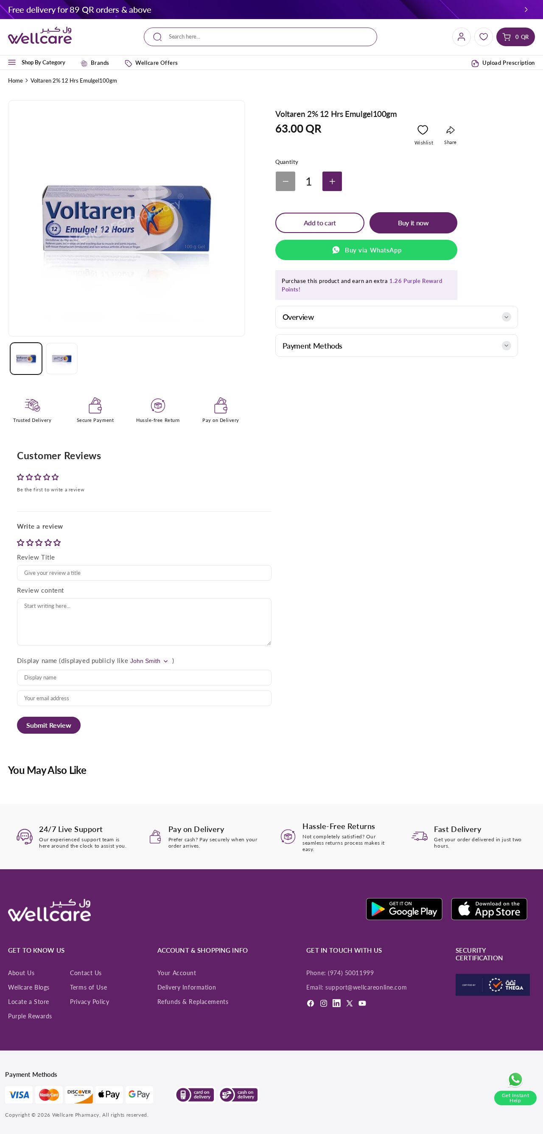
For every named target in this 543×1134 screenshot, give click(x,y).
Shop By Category (43, 62)
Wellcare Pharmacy (75, 1115)
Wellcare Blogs (29, 987)
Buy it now (413, 223)
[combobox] (260, 37)
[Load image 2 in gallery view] (62, 358)
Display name (37, 660)
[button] (526, 9)
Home (15, 80)
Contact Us (86, 973)
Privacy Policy (89, 1001)
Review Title (36, 557)
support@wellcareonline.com (366, 987)
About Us (21, 973)
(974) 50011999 (351, 973)
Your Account (176, 973)
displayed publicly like (94, 660)
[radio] (21, 542)
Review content (40, 590)
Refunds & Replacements (193, 1001)
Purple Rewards (30, 1016)
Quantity (286, 161)
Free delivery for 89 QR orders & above (79, 9)
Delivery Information (186, 987)
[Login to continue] (422, 131)
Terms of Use (88, 987)
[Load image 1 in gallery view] (26, 358)
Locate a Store (28, 1001)
